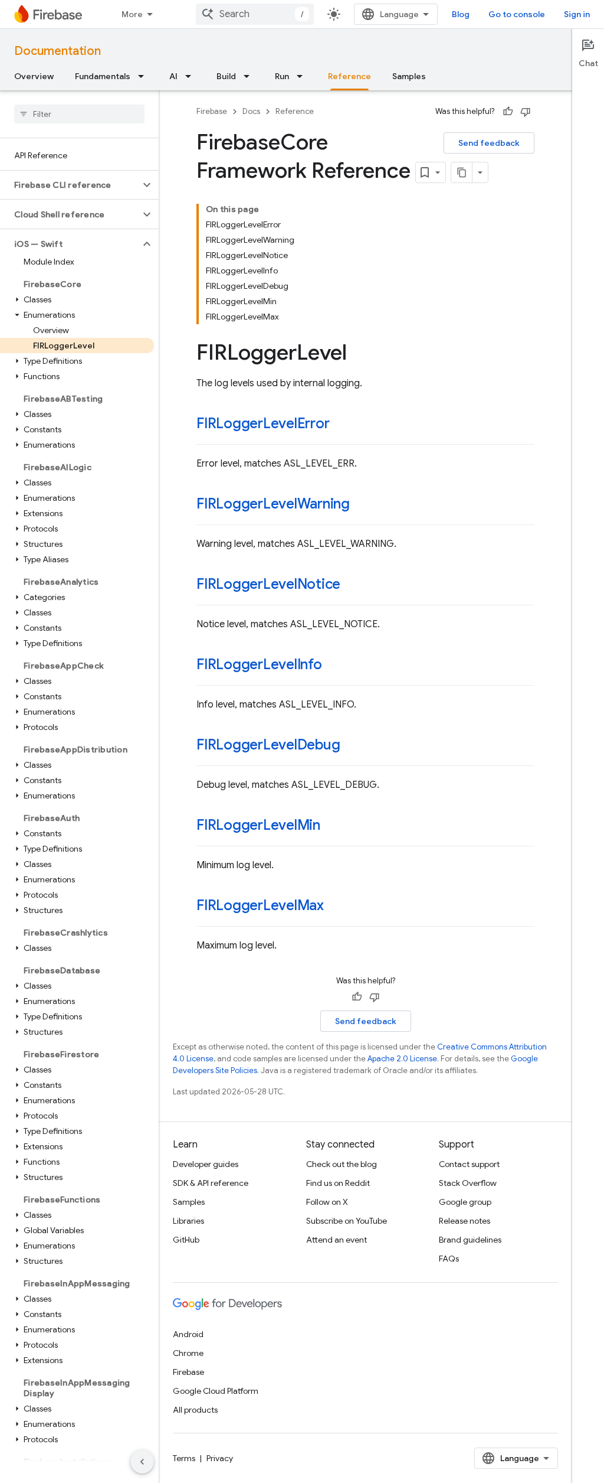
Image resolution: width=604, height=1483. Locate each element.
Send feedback (489, 143)
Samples (409, 76)
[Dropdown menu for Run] (303, 76)
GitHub (186, 1239)
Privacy (219, 1458)
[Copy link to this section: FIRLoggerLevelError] (341, 425)
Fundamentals (102, 76)
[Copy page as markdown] (461, 172)
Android (188, 1334)
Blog (461, 14)
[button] (70, 185)
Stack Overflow (468, 1183)
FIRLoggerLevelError (262, 423)
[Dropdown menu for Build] (250, 76)
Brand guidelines (470, 1239)
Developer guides (205, 1164)
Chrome (188, 1353)
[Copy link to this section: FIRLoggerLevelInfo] (334, 666)
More (132, 14)
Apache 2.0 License (402, 1059)
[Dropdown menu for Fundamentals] (144, 76)
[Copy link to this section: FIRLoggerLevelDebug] (351, 746)
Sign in (577, 14)
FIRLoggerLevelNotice (268, 584)
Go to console (516, 14)
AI (173, 76)
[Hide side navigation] (142, 1462)
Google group (465, 1202)
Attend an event (336, 1239)
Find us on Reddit (338, 1183)
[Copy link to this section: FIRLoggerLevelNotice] (352, 585)
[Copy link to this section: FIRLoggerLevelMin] (332, 826)
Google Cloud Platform (215, 1391)
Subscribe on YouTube (346, 1220)
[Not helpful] (525, 111)
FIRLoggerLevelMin (258, 825)
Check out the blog (341, 1164)
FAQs (449, 1258)
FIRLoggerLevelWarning (273, 504)
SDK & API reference (210, 1183)
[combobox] (255, 14)
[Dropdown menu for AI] (192, 76)
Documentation (57, 51)
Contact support (469, 1164)
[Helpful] (508, 111)
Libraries (188, 1220)
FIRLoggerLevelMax (260, 905)
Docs (251, 111)
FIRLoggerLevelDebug (268, 745)
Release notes (464, 1220)
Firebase (211, 111)
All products (195, 1409)
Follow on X (327, 1202)
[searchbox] (79, 114)
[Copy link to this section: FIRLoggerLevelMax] (335, 906)
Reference (349, 76)
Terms (184, 1458)
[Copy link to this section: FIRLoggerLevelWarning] (361, 505)
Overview (34, 76)
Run (282, 76)
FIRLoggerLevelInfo (259, 664)
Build (226, 76)
